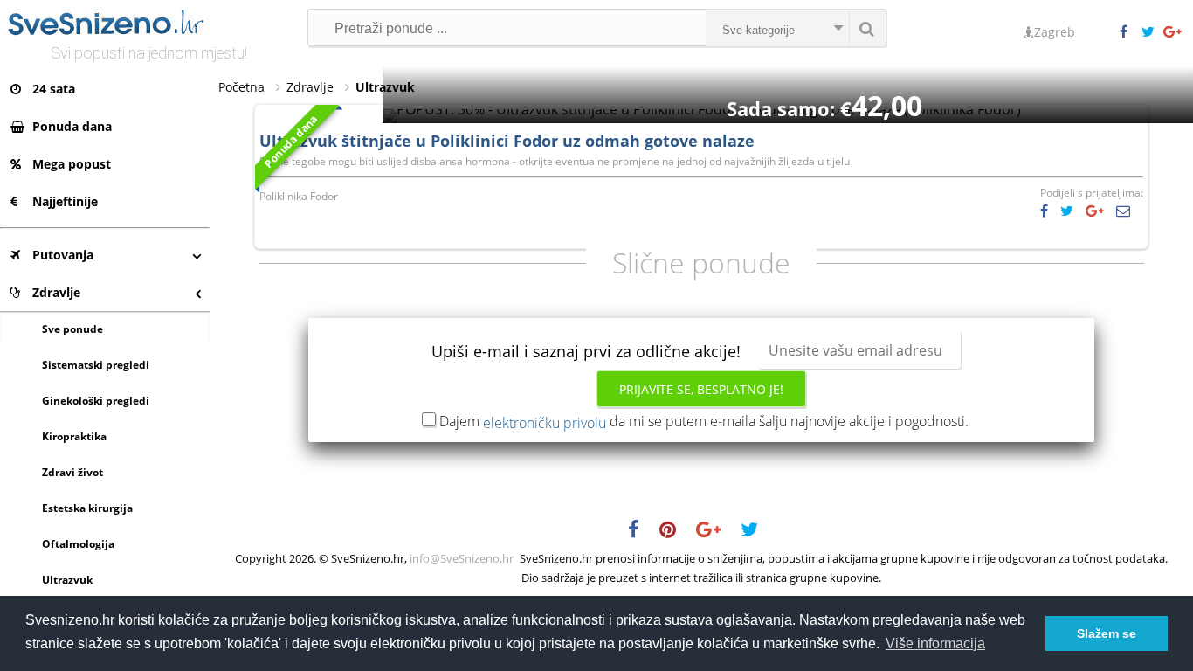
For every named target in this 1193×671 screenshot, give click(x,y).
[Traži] (867, 28)
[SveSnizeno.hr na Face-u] (1130, 32)
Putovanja (62, 254)
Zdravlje (56, 292)
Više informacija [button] (935, 643)
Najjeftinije (65, 201)
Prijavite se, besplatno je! (701, 389)
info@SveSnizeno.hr (462, 558)
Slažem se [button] (1106, 633)
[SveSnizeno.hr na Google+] (1173, 32)
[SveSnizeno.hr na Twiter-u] (1151, 32)
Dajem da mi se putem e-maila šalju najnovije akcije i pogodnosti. (704, 421)
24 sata (53, 88)
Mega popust (71, 164)
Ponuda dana (72, 126)
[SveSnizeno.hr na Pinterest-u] (676, 532)
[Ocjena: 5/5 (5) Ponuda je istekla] (702, 109)
